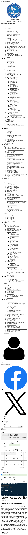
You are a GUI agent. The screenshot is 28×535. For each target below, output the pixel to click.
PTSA (8, 51)
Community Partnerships (12, 35)
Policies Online (10, 137)
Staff (5, 424)
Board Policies (10, 65)
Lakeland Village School (15, 97)
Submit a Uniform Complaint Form (15, 162)
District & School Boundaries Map (15, 40)
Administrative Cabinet (12, 31)
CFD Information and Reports (14, 135)
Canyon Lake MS (14, 101)
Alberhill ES (12, 78)
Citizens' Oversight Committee (14, 34)
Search (2, 426)
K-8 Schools (9, 96)
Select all (25, 481)
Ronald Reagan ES (14, 89)
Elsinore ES (12, 84)
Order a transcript (11, 158)
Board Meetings (10, 62)
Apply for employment (12, 147)
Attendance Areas (11, 73)
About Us (9, 28)
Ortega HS (12, 113)
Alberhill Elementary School (9, 477)
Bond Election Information (13, 32)
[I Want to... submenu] (4, 146)
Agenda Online (10, 61)
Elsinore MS (12, 104)
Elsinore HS (12, 108)
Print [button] (10, 437)
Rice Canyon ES (13, 88)
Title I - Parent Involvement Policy (15, 55)
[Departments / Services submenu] (4, 123)
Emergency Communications (13, 42)
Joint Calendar (6, 472)
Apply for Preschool (11, 151)
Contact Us (9, 36)
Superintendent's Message (13, 54)
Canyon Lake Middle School (9, 474)
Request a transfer (11, 160)
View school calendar (12, 168)
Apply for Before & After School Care (16, 148)
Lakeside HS (13, 109)
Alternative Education (12, 112)
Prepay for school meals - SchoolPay (15, 159)
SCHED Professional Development (15, 140)
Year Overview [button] (16, 437)
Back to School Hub (11, 177)
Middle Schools (10, 100)
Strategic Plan (10, 53)
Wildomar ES (13, 92)
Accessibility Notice (11, 30)
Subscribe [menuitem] (24, 437)
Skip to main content (5, 1)
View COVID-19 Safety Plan (14, 171)
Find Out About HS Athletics (13, 172)
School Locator (10, 120)
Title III (8, 57)
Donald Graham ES (14, 81)
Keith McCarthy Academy (16, 115)
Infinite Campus (10, 136)
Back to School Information (13, 175)
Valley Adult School (14, 116)
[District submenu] (4, 182)
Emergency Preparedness (12, 43)
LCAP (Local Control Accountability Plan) (17, 46)
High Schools (10, 106)
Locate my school (11, 156)
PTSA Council (10, 139)
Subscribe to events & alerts (13, 163)
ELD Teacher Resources (12, 142)
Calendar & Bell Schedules (13, 75)
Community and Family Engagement (11, 480)
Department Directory (12, 124)
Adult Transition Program (13, 71)
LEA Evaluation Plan (12, 50)
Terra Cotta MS (13, 105)
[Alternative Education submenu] (17, 112)
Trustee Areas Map (11, 66)
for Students (9, 132)
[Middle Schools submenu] (14, 100)
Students (6, 421)
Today (2, 467)
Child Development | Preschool (14, 74)
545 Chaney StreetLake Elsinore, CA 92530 (7, 485)
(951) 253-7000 (8, 487)
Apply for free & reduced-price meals (15, 150)
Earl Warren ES (13, 82)
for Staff (8, 133)
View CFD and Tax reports (13, 166)
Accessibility (4, 533)
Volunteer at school (11, 170)
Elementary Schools (11, 77)
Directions (9, 38)
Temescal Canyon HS (15, 111)
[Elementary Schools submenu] (16, 77)
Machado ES (13, 85)
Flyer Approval (10, 45)
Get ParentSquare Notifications (14, 155)
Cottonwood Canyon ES (15, 80)
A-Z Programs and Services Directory (15, 125)
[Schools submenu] (4, 69)
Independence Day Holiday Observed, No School (17, 442)
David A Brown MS (14, 102)
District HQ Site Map (12, 39)
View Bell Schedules (11, 164)
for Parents (9, 131)
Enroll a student (10, 152)
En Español (3, 429)
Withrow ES (12, 94)
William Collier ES (14, 93)
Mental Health (10, 143)
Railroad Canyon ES (14, 86)
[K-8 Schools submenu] (13, 96)
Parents (5, 422)
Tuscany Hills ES (14, 90)
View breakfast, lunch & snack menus (15, 167)
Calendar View (23, 467)
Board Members (10, 63)
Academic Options (11, 70)
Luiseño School (13, 98)
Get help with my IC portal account (15, 154)
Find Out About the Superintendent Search (17, 174)
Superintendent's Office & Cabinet (15, 127)
